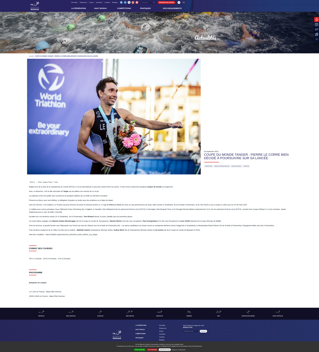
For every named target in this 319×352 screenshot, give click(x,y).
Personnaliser (165, 349)
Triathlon (246, 166)
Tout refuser (152, 349)
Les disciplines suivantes (305, 313)
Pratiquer (139, 338)
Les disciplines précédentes (13, 313)
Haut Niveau (140, 329)
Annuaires (99, 2)
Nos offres (74, 2)
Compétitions (208, 166)
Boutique (115, 2)
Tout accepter (140, 349)
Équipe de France (236, 166)
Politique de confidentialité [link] (178, 349)
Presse (91, 2)
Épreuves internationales (221, 166)
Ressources (83, 2)
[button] (82, 8)
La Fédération (140, 325)
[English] (184, 2)
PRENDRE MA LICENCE (166, 2)
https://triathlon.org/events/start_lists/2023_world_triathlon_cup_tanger (71, 234)
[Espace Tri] (179, 2)
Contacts (107, 2)
